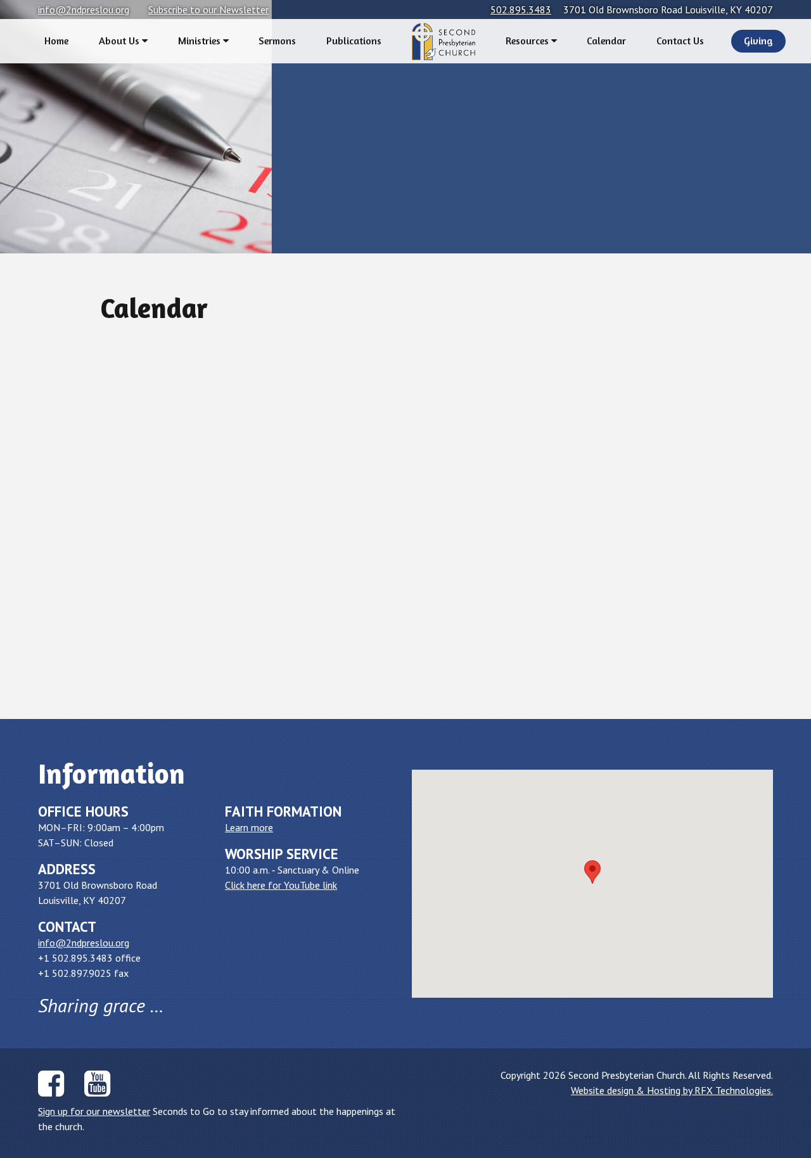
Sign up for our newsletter (94, 1111)
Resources (528, 40)
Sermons (277, 40)
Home (56, 40)
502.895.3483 (520, 9)
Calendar (606, 40)
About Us (120, 40)
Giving (758, 40)
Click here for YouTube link (281, 885)
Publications (353, 40)
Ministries (200, 40)
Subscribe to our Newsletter (208, 9)
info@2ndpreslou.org (83, 9)
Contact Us (680, 40)
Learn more (249, 827)
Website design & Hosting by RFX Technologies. (672, 1090)
